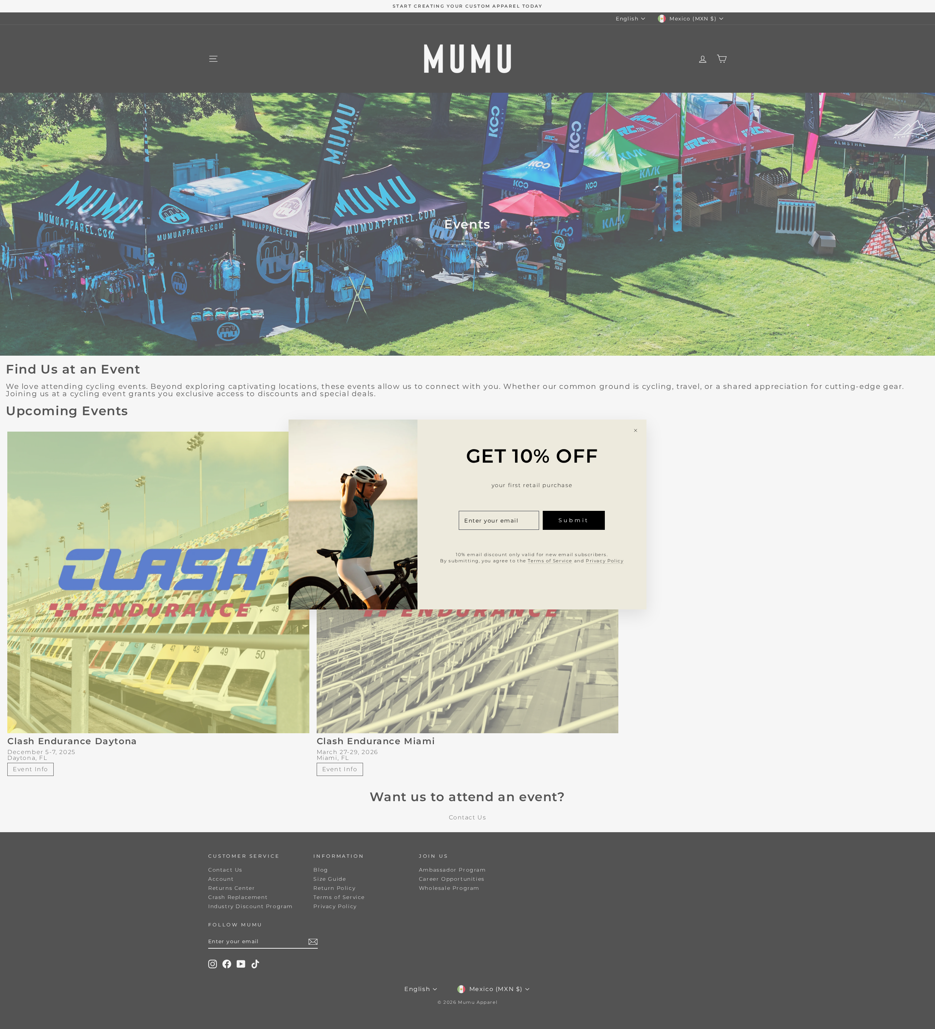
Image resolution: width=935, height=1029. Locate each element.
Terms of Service (550, 560)
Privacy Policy (604, 560)
